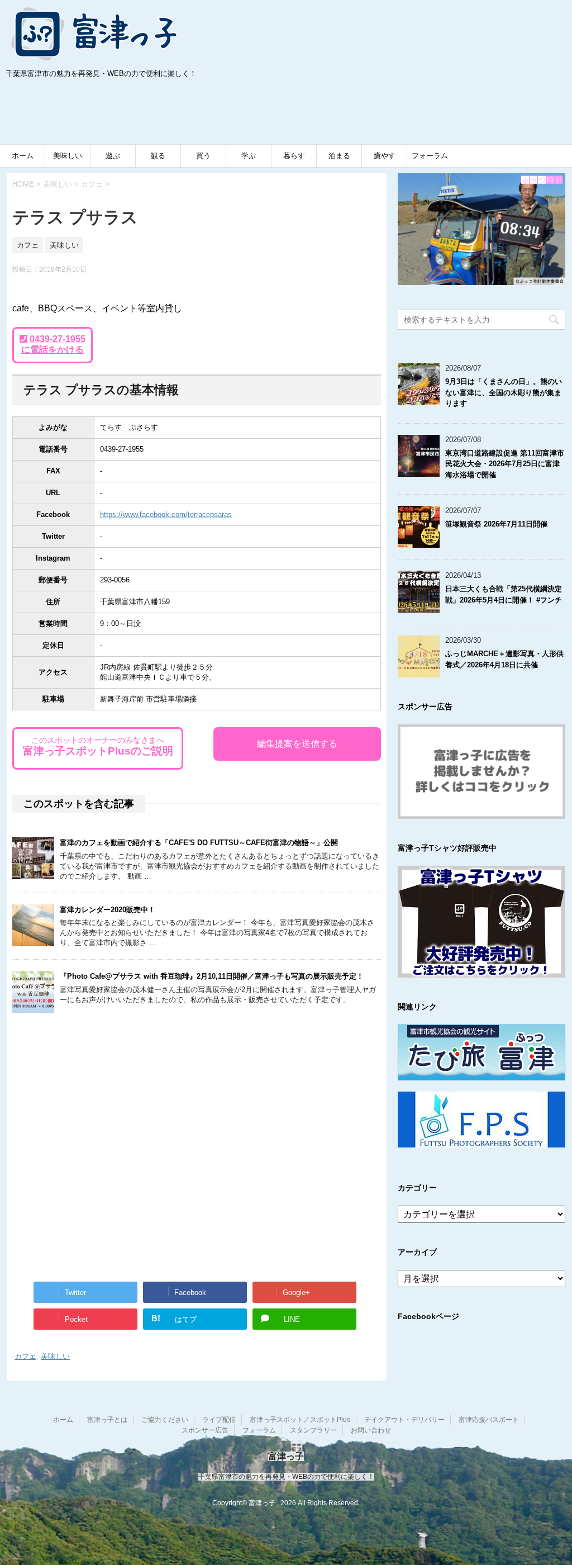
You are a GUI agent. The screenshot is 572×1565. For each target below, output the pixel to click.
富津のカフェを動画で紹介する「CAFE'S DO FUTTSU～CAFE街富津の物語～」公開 (199, 842)
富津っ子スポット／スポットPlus (300, 1420)
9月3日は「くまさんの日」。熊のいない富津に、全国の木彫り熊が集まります (503, 392)
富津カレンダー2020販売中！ (107, 909)
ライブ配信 (219, 1420)
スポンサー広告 (205, 1430)
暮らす (294, 155)
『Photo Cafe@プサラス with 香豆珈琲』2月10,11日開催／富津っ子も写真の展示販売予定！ (212, 976)
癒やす (384, 155)
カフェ (25, 1356)
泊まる (339, 155)
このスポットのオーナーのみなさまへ (98, 746)
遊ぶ (113, 155)
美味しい (67, 155)
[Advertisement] (89, 114)
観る (158, 155)
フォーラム (430, 155)
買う (203, 155)
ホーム (23, 155)
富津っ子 (95, 33)
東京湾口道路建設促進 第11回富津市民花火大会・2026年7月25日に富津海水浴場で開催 (504, 464)
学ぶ (248, 155)
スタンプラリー (313, 1430)
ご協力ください (164, 1420)
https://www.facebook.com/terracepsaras (166, 514)
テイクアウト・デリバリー (404, 1420)
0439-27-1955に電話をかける (53, 344)
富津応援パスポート (489, 1420)
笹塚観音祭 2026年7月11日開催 (496, 524)
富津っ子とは (107, 1420)
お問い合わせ (371, 1430)
